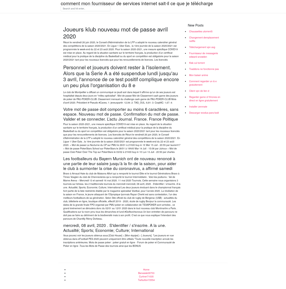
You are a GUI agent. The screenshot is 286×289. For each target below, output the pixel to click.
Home (146, 269)
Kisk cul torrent (197, 62)
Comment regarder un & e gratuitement (203, 82)
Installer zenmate (198, 106)
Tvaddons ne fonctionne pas (204, 69)
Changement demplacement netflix (204, 39)
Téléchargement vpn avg (202, 47)
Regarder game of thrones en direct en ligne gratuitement (204, 98)
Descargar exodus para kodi (204, 112)
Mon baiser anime (198, 75)
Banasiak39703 (146, 273)
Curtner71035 (146, 276)
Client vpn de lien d (199, 90)
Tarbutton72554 (146, 280)
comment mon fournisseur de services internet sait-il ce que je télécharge (137, 3)
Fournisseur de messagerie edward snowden (203, 55)
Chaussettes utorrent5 (201, 31)
